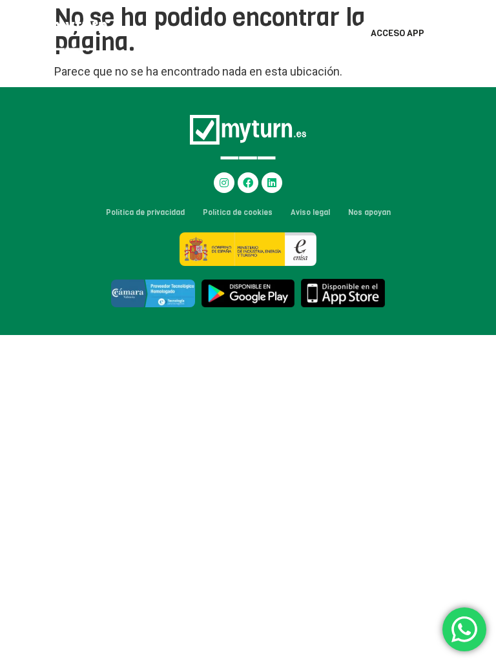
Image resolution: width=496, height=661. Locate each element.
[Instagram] (224, 182)
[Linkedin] (272, 182)
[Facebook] (248, 182)
